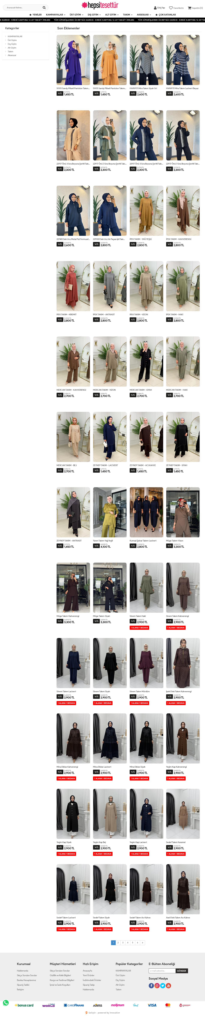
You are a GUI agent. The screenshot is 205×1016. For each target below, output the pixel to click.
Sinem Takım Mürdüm (140, 691)
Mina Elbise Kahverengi (67, 767)
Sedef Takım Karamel (175, 842)
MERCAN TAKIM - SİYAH (141, 390)
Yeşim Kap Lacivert (138, 842)
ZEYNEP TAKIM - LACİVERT (105, 465)
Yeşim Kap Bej (99, 842)
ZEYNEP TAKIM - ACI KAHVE (143, 465)
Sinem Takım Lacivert (66, 691)
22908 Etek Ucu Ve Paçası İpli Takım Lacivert (110, 239)
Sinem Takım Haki (138, 616)
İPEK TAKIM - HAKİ (174, 314)
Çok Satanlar (167, 14)
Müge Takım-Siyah (101, 616)
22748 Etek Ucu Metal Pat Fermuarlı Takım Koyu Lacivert (73, 239)
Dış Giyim (93, 14)
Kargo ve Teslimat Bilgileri (62, 980)
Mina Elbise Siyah (137, 767)
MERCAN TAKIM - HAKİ (176, 390)
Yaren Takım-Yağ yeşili (103, 540)
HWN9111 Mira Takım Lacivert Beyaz (182, 88)
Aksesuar (143, 14)
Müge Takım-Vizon (174, 540)
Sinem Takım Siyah (101, 691)
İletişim (20, 989)
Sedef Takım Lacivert (66, 917)
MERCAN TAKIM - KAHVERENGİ (71, 390)
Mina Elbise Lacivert (102, 767)
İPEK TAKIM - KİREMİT (67, 314)
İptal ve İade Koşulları (60, 984)
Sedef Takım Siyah (101, 917)
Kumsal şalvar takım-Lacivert (143, 540)
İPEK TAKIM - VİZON (139, 314)
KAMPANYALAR (54, 14)
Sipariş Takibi (23, 984)
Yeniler (37, 14)
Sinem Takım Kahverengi (177, 616)
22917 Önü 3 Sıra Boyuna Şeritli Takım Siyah (183, 164)
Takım (126, 14)
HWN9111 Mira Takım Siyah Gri (143, 88)
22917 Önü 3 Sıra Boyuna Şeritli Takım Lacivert (146, 164)
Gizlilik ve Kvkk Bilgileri (60, 975)
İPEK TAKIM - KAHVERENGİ (178, 239)
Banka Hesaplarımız (26, 980)
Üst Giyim (75, 14)
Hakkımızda (22, 970)
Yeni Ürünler (88, 975)
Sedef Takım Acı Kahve (140, 917)
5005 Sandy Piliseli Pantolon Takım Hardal (110, 88)
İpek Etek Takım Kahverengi (178, 691)
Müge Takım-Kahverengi (68, 616)
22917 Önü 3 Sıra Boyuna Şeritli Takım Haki (110, 164)
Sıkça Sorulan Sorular (27, 975)
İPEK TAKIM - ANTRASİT (104, 314)
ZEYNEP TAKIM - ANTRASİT (69, 540)
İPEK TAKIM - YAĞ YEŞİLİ (141, 239)
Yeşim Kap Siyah (64, 842)
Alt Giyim (110, 14)
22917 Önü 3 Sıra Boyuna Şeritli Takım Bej (73, 164)
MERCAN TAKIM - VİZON (104, 390)
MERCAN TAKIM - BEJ (67, 465)
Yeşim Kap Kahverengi (176, 767)
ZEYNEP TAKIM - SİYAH (176, 465)
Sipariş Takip (89, 984)
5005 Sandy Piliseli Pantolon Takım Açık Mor (73, 88)
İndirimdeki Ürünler (92, 980)
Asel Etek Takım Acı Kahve (178, 917)
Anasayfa (87, 970)
